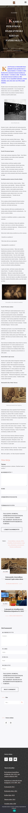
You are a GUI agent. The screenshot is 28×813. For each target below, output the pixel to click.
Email (5, 657)
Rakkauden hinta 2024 (10, 791)
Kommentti (6, 472)
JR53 (22, 541)
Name (5, 649)
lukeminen (14, 545)
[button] (25, 2)
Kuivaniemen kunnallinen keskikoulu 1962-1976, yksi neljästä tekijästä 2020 (12, 774)
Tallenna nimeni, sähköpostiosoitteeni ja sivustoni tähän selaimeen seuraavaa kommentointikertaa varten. (13, 518)
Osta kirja (5, 460)
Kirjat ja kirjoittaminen (13, 48)
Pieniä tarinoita (14, 50)
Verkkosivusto (8, 505)
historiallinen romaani (14, 541)
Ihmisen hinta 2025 (9, 799)
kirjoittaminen (17, 543)
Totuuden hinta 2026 (10, 803)
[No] (26, 809)
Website (6, 665)
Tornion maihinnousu (15, 547)
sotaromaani (20, 545)
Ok (14, 810)
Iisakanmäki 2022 (9, 786)
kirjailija (9, 543)
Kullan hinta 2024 (9, 795)
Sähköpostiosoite (9, 497)
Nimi (3, 488)
